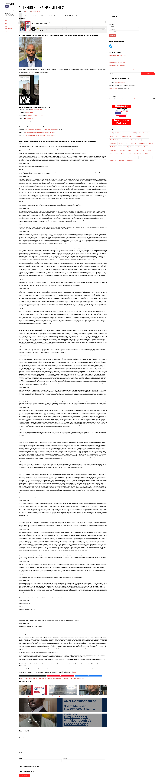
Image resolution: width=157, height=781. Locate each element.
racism (116, 153)
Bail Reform (117, 132)
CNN (139, 132)
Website (65, 758)
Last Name (111, 24)
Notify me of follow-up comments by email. (29, 766)
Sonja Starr (142, 157)
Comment (21, 737)
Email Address (112, 29)
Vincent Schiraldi (130, 160)
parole (120, 146)
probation (130, 150)
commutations (146, 132)
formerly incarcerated (41, 678)
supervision (149, 157)
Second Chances (113, 157)
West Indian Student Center (36, 109)
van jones (121, 160)
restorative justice (138, 153)
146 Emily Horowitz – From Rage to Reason (118, 55)
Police (132, 146)
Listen (6, 21)
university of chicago (79, 678)
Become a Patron (8, 29)
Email (20, 758)
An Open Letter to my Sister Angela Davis (34, 115)
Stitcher (137, 98)
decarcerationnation (35, 11)
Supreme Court (113, 160)
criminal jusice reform (127, 136)
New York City (113, 146)
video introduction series (120, 82)
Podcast (22, 678)
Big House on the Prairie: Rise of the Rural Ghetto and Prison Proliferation (40, 135)
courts (111, 136)
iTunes (131, 98)
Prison (145, 146)
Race (63, 678)
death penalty (125, 139)
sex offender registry (124, 157)
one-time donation (117, 91)
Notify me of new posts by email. (27, 771)
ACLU (111, 132)
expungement (145, 139)
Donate (6, 31)
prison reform (122, 150)
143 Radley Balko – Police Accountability (117, 65)
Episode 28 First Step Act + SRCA (57, 696)
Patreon (74, 672)
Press (6, 26)
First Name (111, 19)
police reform (139, 146)
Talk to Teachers (29, 112)
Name (21, 752)
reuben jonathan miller (69, 678)
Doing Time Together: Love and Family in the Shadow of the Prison (39, 138)
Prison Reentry (113, 150)
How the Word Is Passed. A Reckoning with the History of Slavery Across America (40, 129)
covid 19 (117, 136)
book (27, 678)
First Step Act (113, 143)
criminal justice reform (115, 139)
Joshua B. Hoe (133, 143)
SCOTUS (146, 153)
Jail (126, 143)
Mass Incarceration (57, 678)
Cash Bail (134, 132)
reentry (129, 153)
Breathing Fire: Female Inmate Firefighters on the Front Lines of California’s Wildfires (42, 123)
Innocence (121, 143)
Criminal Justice (32, 678)
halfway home (49, 678)
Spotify (134, 98)
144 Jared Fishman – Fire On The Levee (117, 62)
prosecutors (149, 150)
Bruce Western (126, 132)
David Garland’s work (29, 118)
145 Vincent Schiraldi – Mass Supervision (117, 58)
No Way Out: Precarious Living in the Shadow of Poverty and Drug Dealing (40, 132)
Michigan (151, 143)
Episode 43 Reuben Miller (85, 696)
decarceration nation (135, 139)
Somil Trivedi (134, 157)
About (6, 23)
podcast (126, 146)
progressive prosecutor (139, 150)
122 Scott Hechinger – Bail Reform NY (29, 696)
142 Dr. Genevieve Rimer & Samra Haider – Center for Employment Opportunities (125, 69)
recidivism (123, 153)
